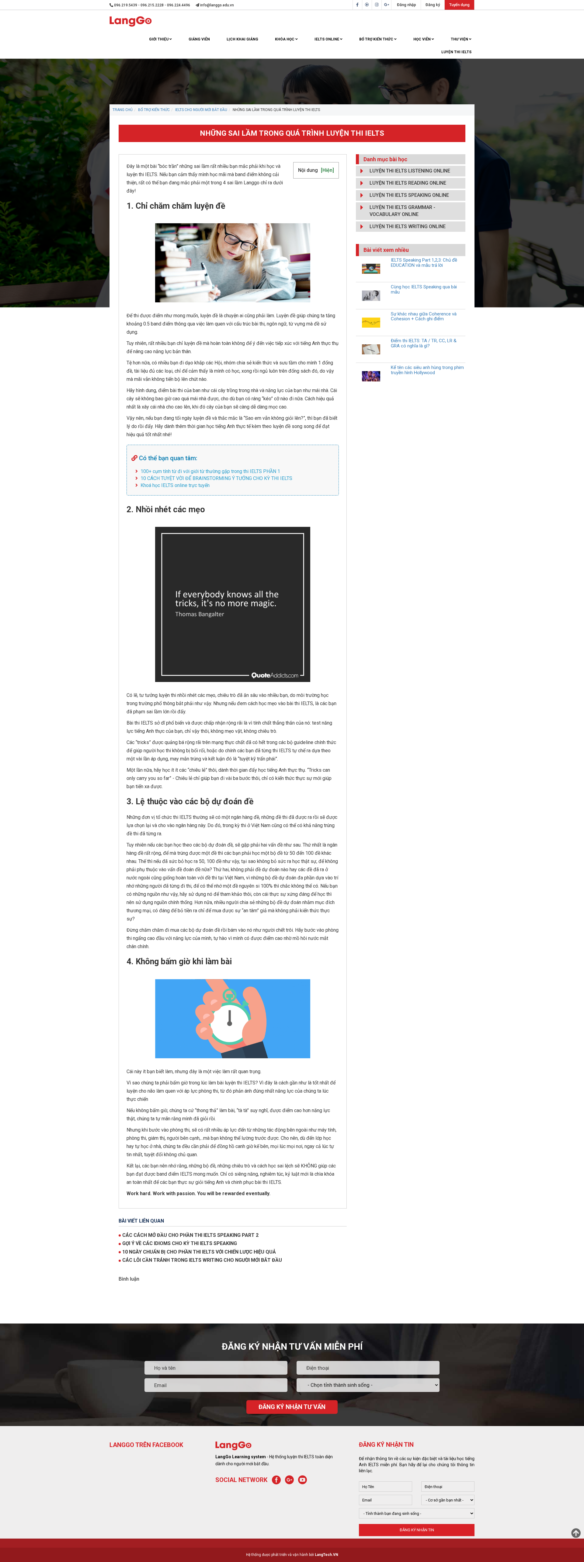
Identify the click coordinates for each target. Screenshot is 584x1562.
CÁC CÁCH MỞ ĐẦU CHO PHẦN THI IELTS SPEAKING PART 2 (190, 1235)
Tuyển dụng (459, 4)
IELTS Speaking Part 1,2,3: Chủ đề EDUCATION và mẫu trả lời (424, 262)
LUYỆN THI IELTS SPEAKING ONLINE (409, 195)
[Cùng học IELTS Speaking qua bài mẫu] (371, 295)
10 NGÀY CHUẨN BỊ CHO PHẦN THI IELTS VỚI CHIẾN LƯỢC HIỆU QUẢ (199, 1252)
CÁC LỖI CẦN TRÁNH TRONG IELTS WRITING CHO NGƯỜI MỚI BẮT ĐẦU (202, 1260)
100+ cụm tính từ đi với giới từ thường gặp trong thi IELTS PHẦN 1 (210, 471)
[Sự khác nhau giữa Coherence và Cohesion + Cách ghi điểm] (371, 322)
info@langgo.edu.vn (216, 5)
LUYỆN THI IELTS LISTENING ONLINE (410, 171)
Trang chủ (123, 110)
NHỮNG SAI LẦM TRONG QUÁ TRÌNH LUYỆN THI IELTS (292, 133)
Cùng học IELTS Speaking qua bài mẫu (424, 289)
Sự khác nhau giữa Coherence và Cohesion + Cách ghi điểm (424, 316)
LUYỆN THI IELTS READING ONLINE (408, 183)
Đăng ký (433, 4)
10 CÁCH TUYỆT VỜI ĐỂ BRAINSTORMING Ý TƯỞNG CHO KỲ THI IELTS (216, 478)
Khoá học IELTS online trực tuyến (175, 485)
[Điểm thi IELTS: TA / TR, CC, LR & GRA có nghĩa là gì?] (371, 349)
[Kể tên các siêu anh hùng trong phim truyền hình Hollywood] (371, 376)
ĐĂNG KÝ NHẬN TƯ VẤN (292, 1407)
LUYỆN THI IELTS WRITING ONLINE (408, 226)
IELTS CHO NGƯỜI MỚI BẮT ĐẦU (201, 110)
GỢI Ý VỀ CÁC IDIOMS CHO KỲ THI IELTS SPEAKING (179, 1243)
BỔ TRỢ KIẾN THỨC (154, 110)
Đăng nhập (406, 4)
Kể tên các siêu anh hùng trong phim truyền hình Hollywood (427, 370)
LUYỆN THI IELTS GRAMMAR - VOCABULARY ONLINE (402, 210)
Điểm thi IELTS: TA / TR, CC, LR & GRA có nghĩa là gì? (424, 343)
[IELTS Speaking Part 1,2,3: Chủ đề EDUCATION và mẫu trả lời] (371, 268)
